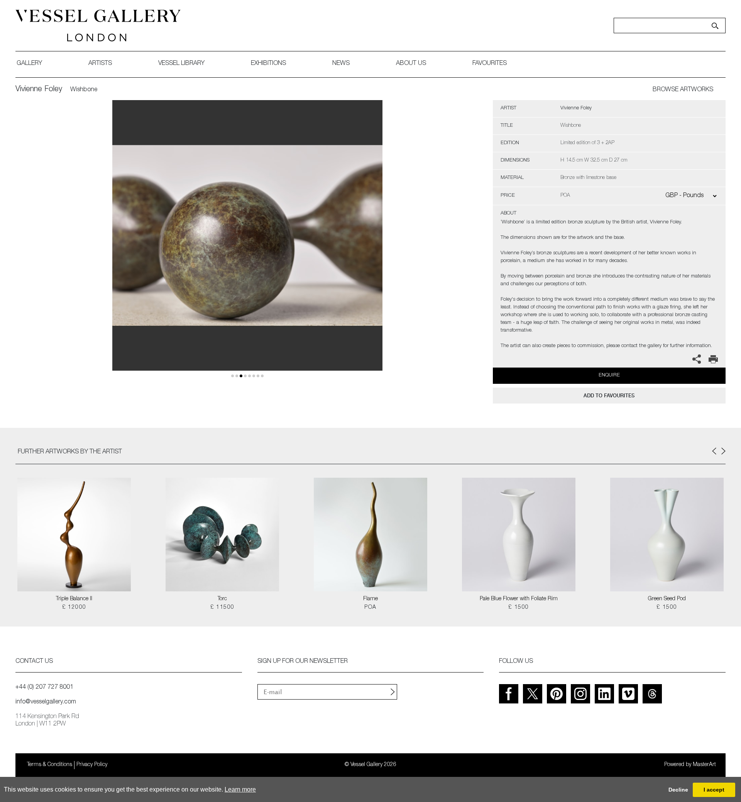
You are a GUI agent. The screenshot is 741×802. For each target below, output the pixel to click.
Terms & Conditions (49, 765)
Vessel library (181, 64)
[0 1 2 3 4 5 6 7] (247, 244)
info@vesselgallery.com (45, 702)
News (341, 64)
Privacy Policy (91, 765)
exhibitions (268, 64)
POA (370, 607)
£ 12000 (74, 607)
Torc (222, 599)
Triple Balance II (74, 599)
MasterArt (704, 765)
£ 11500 (222, 607)
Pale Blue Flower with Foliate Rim (519, 599)
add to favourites (609, 395)
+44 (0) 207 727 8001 (44, 688)
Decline (678, 790)
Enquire (609, 375)
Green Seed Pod (667, 599)
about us (411, 64)
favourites (489, 64)
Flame (370, 599)
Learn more (240, 789)
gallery (29, 64)
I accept (714, 790)
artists (100, 64)
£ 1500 (518, 607)
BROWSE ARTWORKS (683, 90)
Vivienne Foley (38, 90)
